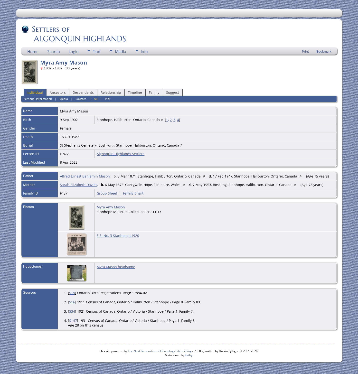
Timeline (135, 92)
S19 (72, 292)
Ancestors (58, 92)
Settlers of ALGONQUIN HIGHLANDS (74, 34)
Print (305, 51)
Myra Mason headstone (116, 266)
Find (96, 51)
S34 (72, 311)
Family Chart (133, 193)
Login (74, 51)
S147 (73, 320)
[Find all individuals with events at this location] (162, 119)
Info (144, 51)
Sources (80, 99)
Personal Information (37, 99)
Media (120, 51)
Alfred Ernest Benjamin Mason (85, 176)
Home (32, 51)
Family (154, 92)
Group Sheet (107, 193)
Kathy (188, 355)
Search (53, 51)
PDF (107, 99)
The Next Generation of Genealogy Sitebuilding (159, 351)
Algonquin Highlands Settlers (120, 153)
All (95, 99)
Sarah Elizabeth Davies (78, 184)
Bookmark (323, 51)
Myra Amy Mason (111, 207)
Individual (35, 92)
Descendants (83, 92)
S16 (72, 302)
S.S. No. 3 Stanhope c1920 (118, 235)
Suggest (172, 92)
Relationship (111, 92)
